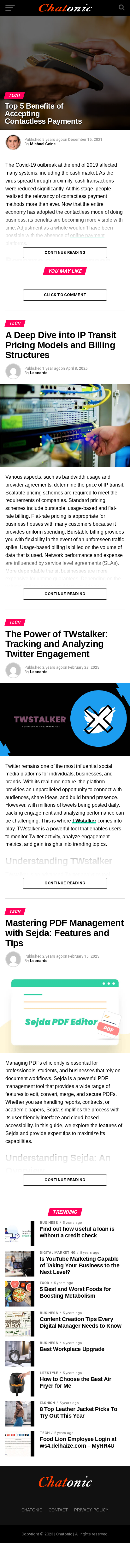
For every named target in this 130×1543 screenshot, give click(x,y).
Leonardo (39, 373)
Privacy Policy (91, 1510)
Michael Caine (43, 144)
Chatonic (31, 1510)
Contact (58, 1510)
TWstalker (84, 820)
